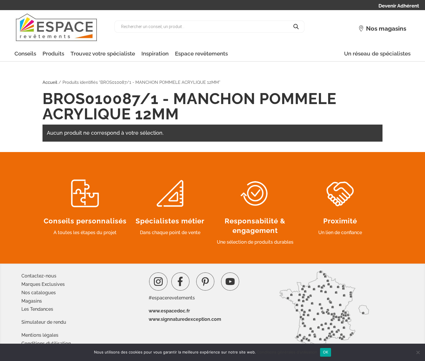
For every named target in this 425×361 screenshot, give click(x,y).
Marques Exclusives (43, 284)
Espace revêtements (201, 53)
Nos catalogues (38, 292)
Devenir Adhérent (398, 6)
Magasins (31, 301)
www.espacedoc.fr (169, 311)
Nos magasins (386, 28)
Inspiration (155, 53)
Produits (53, 53)
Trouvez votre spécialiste (103, 53)
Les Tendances (37, 309)
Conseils (25, 53)
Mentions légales (39, 335)
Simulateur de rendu (43, 322)
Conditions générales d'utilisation (287, 352)
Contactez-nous (38, 276)
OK (325, 352)
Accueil (49, 82)
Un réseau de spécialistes (377, 53)
